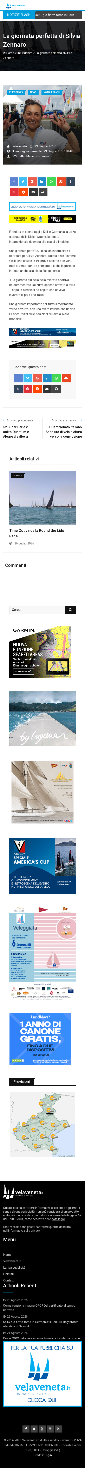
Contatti (8, 1280)
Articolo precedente (20, 420)
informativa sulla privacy (24, 1230)
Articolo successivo (64, 420)
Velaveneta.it (12, 1261)
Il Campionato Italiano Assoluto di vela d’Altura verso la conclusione (64, 431)
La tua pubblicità (14, 1267)
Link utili (8, 1274)
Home (10, 53)
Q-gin (48, 1455)
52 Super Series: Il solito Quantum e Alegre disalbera (16, 431)
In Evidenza (25, 53)
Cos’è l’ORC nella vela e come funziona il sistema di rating (42, 1338)
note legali (58, 1219)
